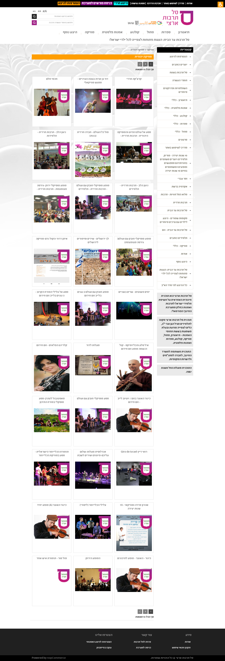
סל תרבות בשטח (178, 72)
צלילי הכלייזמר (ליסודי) (93, 505)
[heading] (134, 107)
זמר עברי (182, 179)
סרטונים (182, 140)
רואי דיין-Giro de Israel (134, 452)
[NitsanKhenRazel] (134, 586)
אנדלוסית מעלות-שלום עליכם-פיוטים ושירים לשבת (93, 453)
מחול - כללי (181, 132)
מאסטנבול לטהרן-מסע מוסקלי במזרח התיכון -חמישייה (52, 400)
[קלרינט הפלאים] (51, 373)
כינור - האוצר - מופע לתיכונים (134, 558)
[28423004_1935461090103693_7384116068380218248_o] (51, 426)
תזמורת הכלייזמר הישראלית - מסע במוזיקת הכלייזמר (52, 453)
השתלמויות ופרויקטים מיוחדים (175, 90)
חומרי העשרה (179, 80)
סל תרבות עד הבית (177, 210)
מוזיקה (89, 32)
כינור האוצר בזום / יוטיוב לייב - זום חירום (134, 400)
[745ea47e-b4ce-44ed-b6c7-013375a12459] (92, 160)
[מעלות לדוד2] (92, 373)
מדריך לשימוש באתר (173, 3)
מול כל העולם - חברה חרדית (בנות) (93, 134)
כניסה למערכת (143, 648)
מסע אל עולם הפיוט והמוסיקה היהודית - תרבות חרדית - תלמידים (134, 134)
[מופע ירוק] (92, 586)
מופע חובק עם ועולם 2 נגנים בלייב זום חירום (93, 294)
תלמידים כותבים (178, 238)
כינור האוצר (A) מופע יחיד (52, 505)
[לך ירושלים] (92, 267)
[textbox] (55, 16)
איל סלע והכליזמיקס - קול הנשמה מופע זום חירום (134, 347)
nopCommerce (56, 658)
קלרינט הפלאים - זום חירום (51, 345)
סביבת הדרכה (154, 3)
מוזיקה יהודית (137, 50)
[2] (92, 533)
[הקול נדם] (51, 267)
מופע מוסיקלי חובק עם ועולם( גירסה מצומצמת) (134, 240)
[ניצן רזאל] (134, 426)
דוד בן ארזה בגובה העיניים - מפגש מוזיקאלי (93, 81)
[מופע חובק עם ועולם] (92, 320)
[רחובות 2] (92, 480)
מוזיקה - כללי (180, 246)
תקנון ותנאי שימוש (181, 648)
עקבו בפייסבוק (104, 648)
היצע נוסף (70, 32)
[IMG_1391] (134, 480)
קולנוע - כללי (180, 116)
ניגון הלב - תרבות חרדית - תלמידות (51, 134)
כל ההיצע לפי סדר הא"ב (174, 285)
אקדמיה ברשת (179, 186)
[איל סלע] (134, 373)
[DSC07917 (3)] (92, 107)
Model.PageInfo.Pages (140, 64)
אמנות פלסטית (112, 32)
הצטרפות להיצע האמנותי (99, 642)
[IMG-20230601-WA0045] (51, 160)
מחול (150, 32)
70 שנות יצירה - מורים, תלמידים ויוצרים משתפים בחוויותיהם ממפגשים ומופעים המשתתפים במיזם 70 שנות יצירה (173, 163)
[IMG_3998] (92, 426)
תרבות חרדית (180, 202)
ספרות (166, 32)
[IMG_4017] (92, 213)
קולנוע (134, 32)
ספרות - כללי (180, 124)
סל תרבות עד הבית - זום (174, 230)
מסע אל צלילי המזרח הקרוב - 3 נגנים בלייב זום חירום (51, 294)
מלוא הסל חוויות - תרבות (174, 194)
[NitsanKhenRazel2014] (51, 533)
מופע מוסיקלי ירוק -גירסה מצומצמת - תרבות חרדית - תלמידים (52, 187)
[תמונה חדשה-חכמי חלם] (51, 107)
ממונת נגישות (138, 3)
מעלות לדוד (93, 345)
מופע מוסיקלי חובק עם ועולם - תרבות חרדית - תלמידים (92, 187)
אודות (189, 3)
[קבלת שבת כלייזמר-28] (51, 480)
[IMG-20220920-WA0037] (134, 267)
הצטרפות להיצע (69, 3)
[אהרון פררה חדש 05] (134, 533)
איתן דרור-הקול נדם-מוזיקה (52, 238)
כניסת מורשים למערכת (97, 3)
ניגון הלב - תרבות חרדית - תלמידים (134, 187)
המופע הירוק (92, 558)
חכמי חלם (51, 79)
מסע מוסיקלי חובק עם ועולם (93, 398)
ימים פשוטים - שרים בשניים (134, 292)
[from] (134, 160)
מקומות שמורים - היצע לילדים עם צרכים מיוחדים (173, 220)
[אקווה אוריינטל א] (134, 320)
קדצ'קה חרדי (134, 79)
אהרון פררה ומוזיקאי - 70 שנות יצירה (134, 507)
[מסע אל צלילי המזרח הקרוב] (51, 320)
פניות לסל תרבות (142, 642)
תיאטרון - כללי (179, 100)
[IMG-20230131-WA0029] (51, 213)
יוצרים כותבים (179, 64)
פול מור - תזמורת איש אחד (52, 558)
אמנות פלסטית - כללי (175, 108)
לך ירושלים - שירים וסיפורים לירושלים (93, 240)
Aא (34, 11)
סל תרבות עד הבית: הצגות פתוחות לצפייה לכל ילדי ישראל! (149, 40)
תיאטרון (183, 32)
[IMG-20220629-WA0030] (134, 213)
